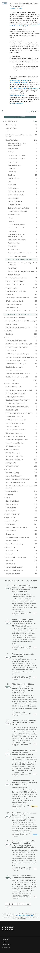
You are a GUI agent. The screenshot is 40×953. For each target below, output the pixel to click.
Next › (28, 904)
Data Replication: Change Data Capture (20, 613)
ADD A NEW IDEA (21, 117)
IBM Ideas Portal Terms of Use (24, 915)
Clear (35, 121)
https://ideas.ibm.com (30, 26)
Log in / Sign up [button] (32, 111)
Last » (8, 907)
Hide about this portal (16, 8)
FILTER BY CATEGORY (11, 121)
